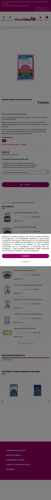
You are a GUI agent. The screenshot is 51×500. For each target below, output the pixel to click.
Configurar (25, 261)
